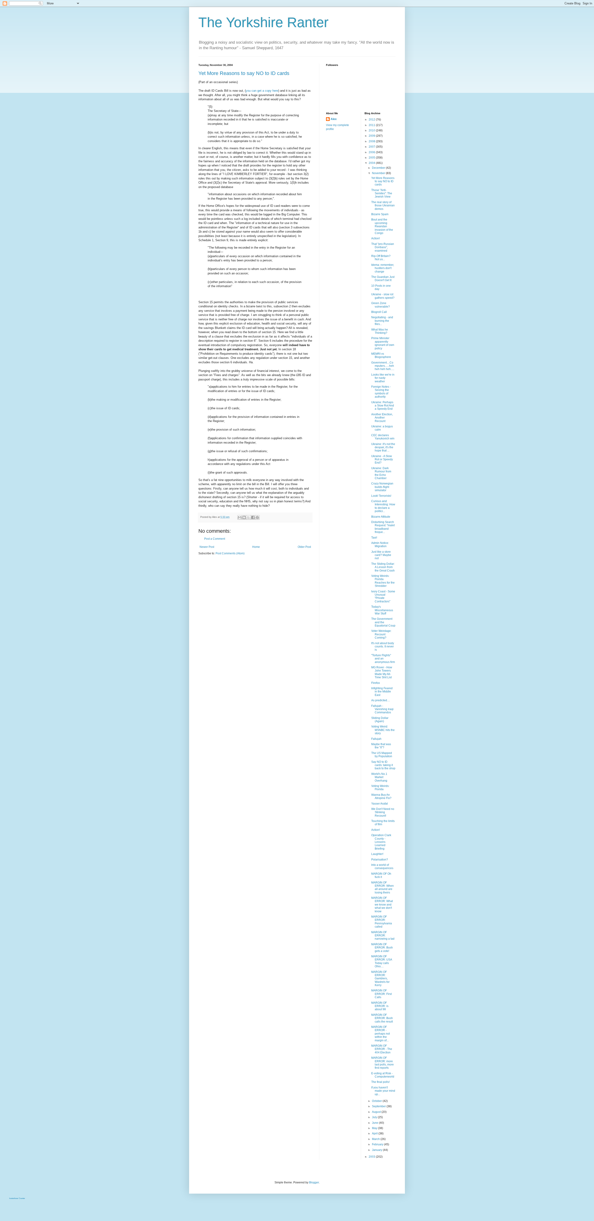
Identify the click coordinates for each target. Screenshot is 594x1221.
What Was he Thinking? (379, 331)
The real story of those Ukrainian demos (383, 206)
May (375, 1128)
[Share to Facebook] (253, 517)
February (378, 1144)
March (376, 1139)
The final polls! (380, 1082)
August (376, 1112)
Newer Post (207, 547)
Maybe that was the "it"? (381, 746)
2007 (372, 146)
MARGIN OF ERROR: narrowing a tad (382, 936)
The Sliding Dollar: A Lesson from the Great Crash (383, 567)
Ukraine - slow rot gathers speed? (382, 296)
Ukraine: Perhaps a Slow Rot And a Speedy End (382, 406)
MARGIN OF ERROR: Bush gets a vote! (382, 948)
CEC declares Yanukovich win (382, 437)
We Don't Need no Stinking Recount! (382, 812)
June (375, 1122)
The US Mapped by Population (381, 754)
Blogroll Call (379, 312)
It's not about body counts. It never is (382, 647)
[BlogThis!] (244, 517)
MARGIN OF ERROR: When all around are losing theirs (382, 887)
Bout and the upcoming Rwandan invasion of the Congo (382, 226)
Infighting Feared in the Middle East (382, 692)
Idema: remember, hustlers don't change (382, 268)
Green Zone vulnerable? (380, 305)
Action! (375, 238)
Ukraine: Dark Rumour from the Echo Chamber (381, 473)
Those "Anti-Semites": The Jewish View (381, 193)
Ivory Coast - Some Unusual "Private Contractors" (383, 596)
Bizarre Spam (379, 214)
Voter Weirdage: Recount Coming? (381, 634)
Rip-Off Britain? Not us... (381, 257)
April (375, 1133)
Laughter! (377, 854)
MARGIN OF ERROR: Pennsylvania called (381, 921)
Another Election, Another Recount (382, 418)
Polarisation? (379, 859)
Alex (334, 119)
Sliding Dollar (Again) (379, 719)
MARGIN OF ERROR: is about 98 (379, 1006)
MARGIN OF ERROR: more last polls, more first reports (382, 1062)
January (377, 1150)
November (379, 173)
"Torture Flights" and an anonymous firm (383, 659)
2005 (372, 157)
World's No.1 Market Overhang (379, 777)
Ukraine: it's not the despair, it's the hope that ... (383, 447)
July (375, 1117)
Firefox (375, 683)
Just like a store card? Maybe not (381, 555)
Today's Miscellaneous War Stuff (382, 610)
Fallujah (376, 738)
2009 (372, 135)
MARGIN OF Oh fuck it (381, 875)
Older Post (304, 547)
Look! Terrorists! (381, 495)
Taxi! (374, 537)
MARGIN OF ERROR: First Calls (381, 994)
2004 (372, 163)
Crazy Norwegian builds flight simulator (382, 487)
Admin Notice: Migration (380, 544)
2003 (372, 1156)
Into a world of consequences (382, 866)
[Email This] (239, 517)
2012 (372, 119)
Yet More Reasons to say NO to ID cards (243, 73)
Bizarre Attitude (380, 516)
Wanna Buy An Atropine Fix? (381, 796)
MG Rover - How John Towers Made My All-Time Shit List (381, 672)
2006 (372, 152)
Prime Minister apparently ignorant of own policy (382, 343)
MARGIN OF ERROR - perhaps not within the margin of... (380, 1033)
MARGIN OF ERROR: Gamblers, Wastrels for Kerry (380, 978)
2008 (372, 141)
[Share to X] (248, 517)
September (379, 1106)
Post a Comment (214, 538)
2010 (372, 130)
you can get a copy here (262, 90)
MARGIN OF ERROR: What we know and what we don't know (382, 904)
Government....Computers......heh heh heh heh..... (382, 366)
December (379, 167)
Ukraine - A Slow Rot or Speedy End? (382, 459)
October (377, 1101)
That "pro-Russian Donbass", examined (382, 247)
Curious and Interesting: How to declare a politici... (383, 506)
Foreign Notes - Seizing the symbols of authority (381, 391)
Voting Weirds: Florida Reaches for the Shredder (383, 581)
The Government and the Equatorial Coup (383, 622)
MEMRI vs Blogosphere (381, 355)
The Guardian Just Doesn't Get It (382, 278)
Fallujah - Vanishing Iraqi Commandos (382, 709)
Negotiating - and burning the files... (382, 321)
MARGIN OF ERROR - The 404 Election (381, 1049)
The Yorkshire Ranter (263, 22)
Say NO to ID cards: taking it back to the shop (383, 765)
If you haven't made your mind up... (383, 1091)
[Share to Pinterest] (257, 517)
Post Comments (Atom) (230, 553)
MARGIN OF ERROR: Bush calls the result (382, 1018)
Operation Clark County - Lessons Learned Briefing (381, 842)
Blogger (314, 1182)
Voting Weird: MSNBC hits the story (383, 730)
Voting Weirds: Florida (380, 787)
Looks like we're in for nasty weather (382, 378)
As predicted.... (380, 700)
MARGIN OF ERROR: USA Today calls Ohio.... (381, 961)
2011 (372, 125)
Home (256, 547)
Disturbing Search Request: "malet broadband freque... (383, 527)
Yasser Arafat (379, 803)
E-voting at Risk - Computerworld (382, 1075)
